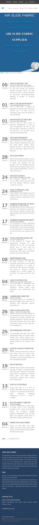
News (7, 73)
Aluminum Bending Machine (12, 519)
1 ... (6, 438)
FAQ (26, 8)
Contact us (16, 8)
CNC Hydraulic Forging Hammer (11, 521)
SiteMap (30, 8)
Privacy (22, 8)
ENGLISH (8, 2)
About (10, 8)
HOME (36, 8)
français (21, 2)
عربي (26, 2)
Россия (15, 2)
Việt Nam (32, 2)
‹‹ (8, 438)
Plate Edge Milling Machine (28, 519)
